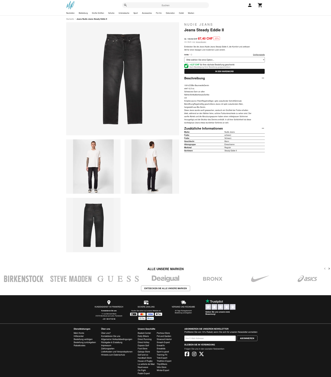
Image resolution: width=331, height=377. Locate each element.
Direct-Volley (143, 342)
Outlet (181, 13)
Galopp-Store (144, 351)
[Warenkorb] (260, 5)
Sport (135, 13)
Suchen (166, 5)
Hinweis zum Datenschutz (113, 354)
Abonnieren (247, 338)
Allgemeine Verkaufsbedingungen (116, 339)
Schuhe (111, 13)
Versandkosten (201, 42)
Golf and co (143, 354)
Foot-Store (142, 348)
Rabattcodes (79, 345)
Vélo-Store (161, 367)
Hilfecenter (79, 336)
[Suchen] (125, 5)
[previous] (325, 269)
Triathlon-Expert (164, 360)
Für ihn (159, 13)
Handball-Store (145, 357)
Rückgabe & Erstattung (111, 342)
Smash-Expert (163, 342)
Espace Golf (143, 345)
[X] (201, 354)
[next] (329, 269)
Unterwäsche (124, 13)
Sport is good (163, 351)
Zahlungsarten (107, 348)
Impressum (106, 345)
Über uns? (106, 332)
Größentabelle (259, 54)
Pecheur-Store (163, 332)
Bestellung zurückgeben (183, 313)
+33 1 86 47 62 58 (109, 319)
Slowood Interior (164, 339)
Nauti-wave (143, 367)
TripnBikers (162, 364)
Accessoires (147, 13)
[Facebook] (187, 354)
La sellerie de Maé (146, 364)
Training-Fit (162, 354)
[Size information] (191, 55)
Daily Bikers (143, 336)
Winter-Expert (163, 370)
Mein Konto (79, 332)
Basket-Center (144, 332)
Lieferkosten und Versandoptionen (117, 351)
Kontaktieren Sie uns (109, 311)
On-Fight (142, 370)
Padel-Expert (144, 373)
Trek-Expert (162, 357)
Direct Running (145, 339)
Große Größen (98, 13)
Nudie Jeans (198, 24)
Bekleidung (83, 13)
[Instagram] (194, 354)
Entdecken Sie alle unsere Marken (165, 288)
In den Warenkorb (224, 71)
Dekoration (170, 13)
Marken (191, 13)
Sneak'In (161, 345)
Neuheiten (70, 13)
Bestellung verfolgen (83, 339)
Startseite (70, 19)
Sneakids (161, 348)
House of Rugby (145, 360)
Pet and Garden (164, 336)
